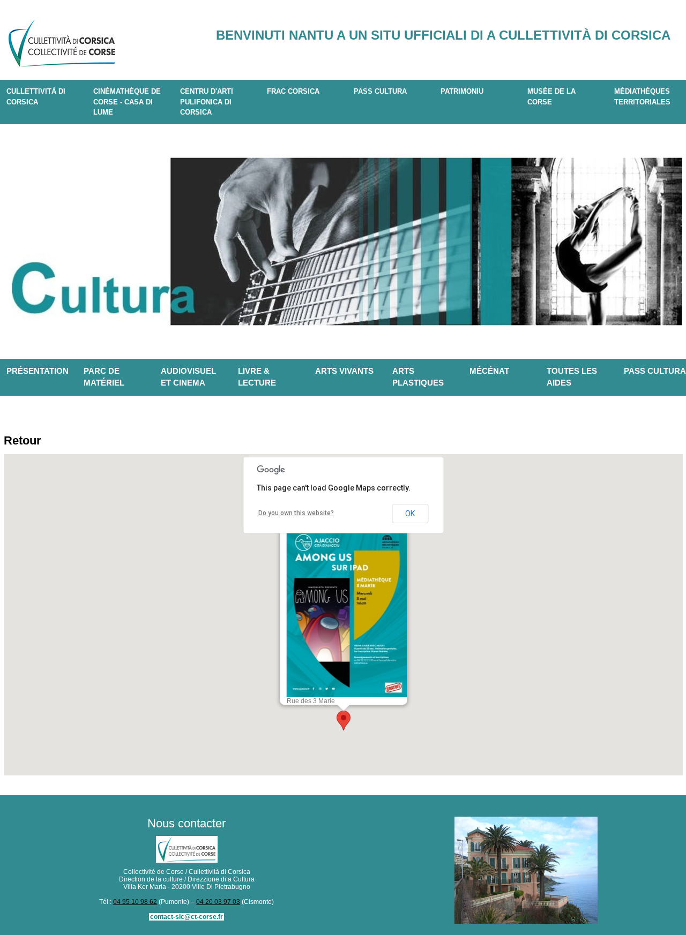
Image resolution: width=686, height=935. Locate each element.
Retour (22, 440)
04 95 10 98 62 (135, 902)
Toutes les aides (572, 377)
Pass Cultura (380, 91)
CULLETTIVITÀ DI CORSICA (35, 96)
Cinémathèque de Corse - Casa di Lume (127, 101)
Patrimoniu (462, 91)
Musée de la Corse (551, 96)
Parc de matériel (104, 377)
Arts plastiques (418, 377)
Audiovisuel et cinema (188, 377)
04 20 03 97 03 (218, 902)
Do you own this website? (296, 513)
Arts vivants (344, 370)
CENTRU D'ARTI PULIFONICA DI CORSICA (206, 101)
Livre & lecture (257, 377)
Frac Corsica (293, 91)
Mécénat (489, 370)
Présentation (37, 370)
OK (410, 513)
